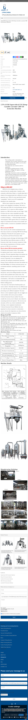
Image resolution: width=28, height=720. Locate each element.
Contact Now (12, 97)
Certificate (4, 664)
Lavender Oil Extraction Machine (7, 582)
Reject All (7, 714)
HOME (2, 652)
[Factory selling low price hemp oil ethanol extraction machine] (20, 560)
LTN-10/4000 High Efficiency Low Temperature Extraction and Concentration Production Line (7, 551)
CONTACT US (4, 666)
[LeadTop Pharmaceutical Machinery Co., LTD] (14, 6)
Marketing (23, 717)
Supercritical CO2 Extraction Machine (8, 575)
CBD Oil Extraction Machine (6, 580)
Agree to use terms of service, (11, 613)
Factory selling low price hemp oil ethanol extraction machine (20, 568)
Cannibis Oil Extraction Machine (7, 578)
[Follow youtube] (12, 704)
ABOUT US (3, 655)
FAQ (2, 662)
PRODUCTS (3, 657)
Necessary (6, 717)
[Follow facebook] (15, 704)
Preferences (17, 717)
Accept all (21, 714)
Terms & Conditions (16, 613)
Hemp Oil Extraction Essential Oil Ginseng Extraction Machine (20, 551)
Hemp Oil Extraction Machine (6, 577)
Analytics (11, 717)
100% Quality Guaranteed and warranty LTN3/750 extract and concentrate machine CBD (6, 568)
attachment (4, 611)
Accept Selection (14, 714)
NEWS (2, 659)
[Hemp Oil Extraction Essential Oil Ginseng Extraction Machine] (20, 543)
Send (14, 617)
